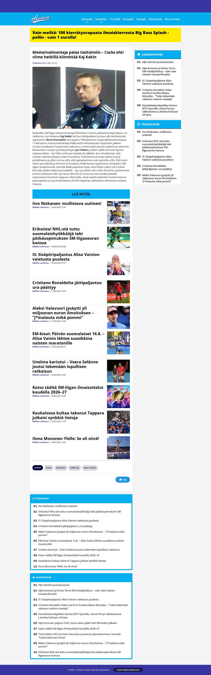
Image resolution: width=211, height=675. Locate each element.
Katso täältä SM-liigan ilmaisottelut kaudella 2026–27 (67, 390)
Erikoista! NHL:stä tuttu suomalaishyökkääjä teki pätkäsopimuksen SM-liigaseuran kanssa (65, 236)
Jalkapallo (87, 19)
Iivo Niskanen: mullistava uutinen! (66, 203)
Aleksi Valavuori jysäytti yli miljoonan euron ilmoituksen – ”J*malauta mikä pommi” (63, 312)
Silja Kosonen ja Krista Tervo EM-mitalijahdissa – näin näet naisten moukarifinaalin (76, 592)
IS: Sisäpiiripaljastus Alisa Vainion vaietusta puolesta (65, 257)
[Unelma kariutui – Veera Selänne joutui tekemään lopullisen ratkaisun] (118, 371)
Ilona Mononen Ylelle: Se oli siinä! (65, 438)
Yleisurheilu (155, 19)
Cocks (48, 467)
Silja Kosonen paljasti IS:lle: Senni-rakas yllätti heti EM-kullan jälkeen (77, 623)
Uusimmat (42, 498)
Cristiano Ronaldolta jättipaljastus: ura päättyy (67, 285)
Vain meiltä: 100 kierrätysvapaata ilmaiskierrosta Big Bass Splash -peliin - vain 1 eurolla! (100, 35)
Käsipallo (60, 467)
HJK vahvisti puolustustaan (54, 585)
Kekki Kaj (74, 467)
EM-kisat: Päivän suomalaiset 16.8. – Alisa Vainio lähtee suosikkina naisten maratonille (68, 338)
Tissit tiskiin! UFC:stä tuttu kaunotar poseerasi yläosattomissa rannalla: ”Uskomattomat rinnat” (79, 635)
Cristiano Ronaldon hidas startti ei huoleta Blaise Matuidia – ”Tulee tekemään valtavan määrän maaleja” (83, 606)
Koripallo (128, 19)
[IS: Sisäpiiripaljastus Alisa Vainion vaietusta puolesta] (118, 263)
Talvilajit (141, 19)
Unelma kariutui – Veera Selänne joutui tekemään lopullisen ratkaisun (65, 366)
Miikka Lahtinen (40, 207)
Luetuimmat (43, 577)
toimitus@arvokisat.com (128, 670)
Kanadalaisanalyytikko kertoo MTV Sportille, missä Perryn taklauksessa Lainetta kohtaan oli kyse (79, 615)
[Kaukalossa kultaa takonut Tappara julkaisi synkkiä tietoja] (118, 422)
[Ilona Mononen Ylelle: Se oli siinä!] (118, 447)
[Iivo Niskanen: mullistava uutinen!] (118, 212)
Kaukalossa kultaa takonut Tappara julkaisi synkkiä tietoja (68, 415)
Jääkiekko (101, 19)
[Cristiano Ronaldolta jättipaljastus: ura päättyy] (118, 291)
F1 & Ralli (115, 19)
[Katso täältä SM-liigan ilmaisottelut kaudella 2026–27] (118, 396)
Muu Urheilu (172, 19)
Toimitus (36, 63)
